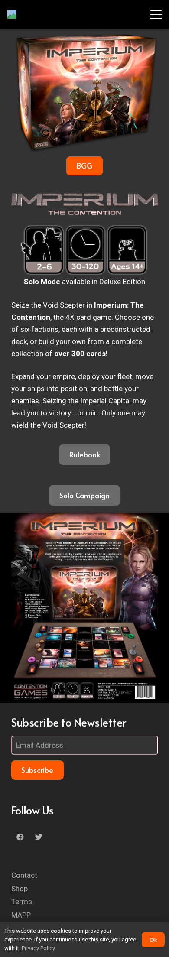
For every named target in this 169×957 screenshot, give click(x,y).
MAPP (21, 915)
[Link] (11, 14)
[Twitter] (38, 837)
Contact (24, 875)
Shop (19, 888)
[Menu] (155, 14)
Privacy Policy (38, 948)
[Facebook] (20, 837)
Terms (21, 901)
